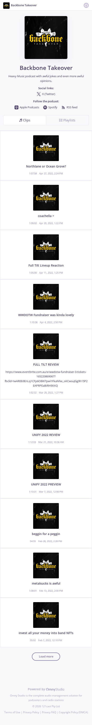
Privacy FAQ (49, 712)
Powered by (37, 689)
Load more (46, 656)
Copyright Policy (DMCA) (73, 712)
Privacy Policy (31, 712)
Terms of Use (12, 712)
